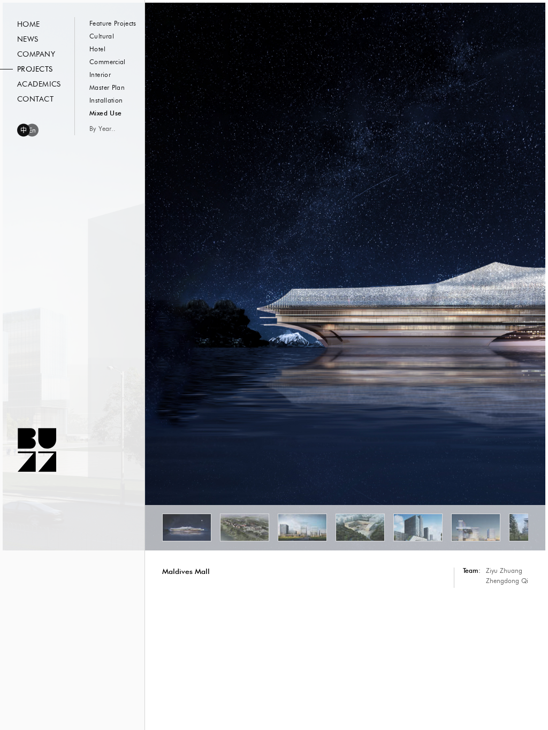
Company (36, 54)
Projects (34, 69)
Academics (39, 84)
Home (28, 24)
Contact (35, 99)
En (32, 130)
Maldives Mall (186, 571)
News (28, 39)
